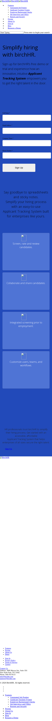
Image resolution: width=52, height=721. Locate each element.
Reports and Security (18, 706)
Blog (7, 715)
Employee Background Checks (22, 702)
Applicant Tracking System (21, 700)
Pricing (7, 650)
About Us (8, 652)
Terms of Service (11, 662)
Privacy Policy (10, 660)
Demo (7, 654)
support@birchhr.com (8, 679)
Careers (7, 664)
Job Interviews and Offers (20, 704)
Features (8, 648)
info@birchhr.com (6, 677)
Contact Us (4, 668)
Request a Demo (11, 718)
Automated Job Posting (19, 697)
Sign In (7, 658)
